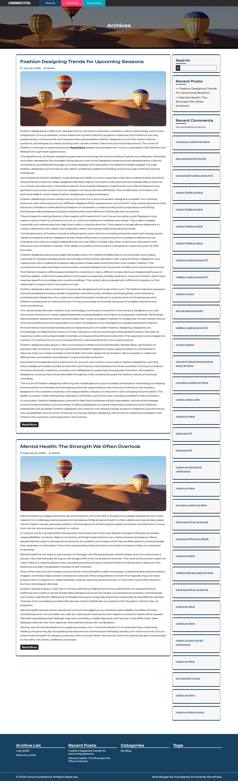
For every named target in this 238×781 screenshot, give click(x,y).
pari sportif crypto (188, 678)
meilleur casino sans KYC (192, 277)
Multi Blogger (160, 777)
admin (51, 68)
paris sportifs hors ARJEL (192, 539)
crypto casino (185, 344)
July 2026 (22, 750)
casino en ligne (185, 416)
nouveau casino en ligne (191, 505)
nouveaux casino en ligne (192, 382)
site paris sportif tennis (191, 158)
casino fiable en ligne (189, 192)
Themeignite (182, 777)
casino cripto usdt (188, 399)
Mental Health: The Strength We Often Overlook (80, 446)
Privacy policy (94, 3)
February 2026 (26, 755)
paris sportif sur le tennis (192, 522)
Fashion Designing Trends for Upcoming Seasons (82, 61)
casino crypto (185, 294)
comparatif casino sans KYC (194, 175)
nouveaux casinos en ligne (193, 141)
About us (50, 3)
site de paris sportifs (189, 311)
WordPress (214, 777)
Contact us (72, 3)
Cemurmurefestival (19, 3)
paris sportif (184, 433)
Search (183, 60)
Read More (78, 147)
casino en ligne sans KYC (192, 260)
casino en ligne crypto (190, 712)
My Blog (126, 750)
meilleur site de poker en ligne (194, 572)
